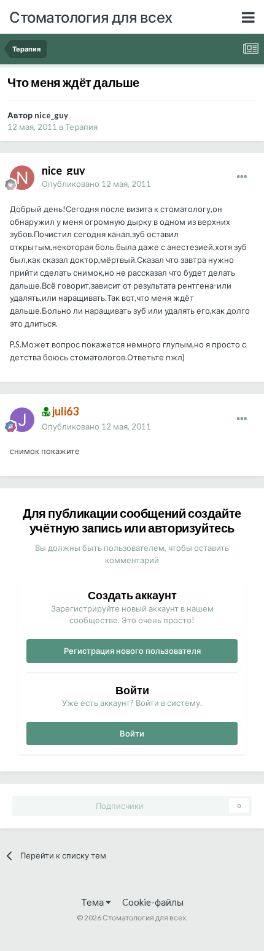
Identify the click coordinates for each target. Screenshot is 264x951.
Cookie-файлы (153, 901)
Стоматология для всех (91, 17)
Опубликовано (96, 184)
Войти (132, 733)
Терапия (81, 127)
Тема (93, 901)
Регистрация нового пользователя (132, 651)
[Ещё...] (242, 177)
